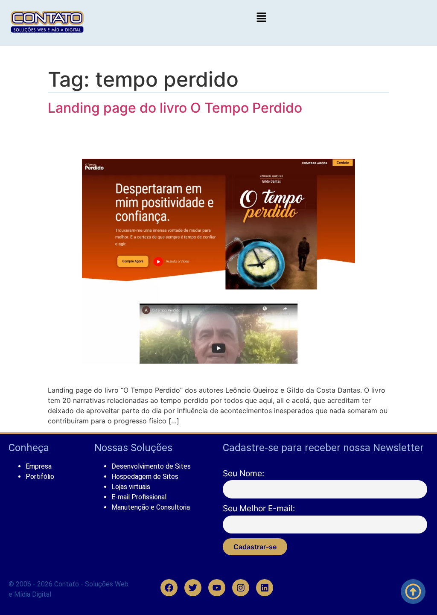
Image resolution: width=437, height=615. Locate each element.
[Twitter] (193, 587)
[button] (261, 18)
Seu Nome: (243, 473)
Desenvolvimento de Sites (151, 466)
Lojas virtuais (130, 487)
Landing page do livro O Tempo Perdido (175, 107)
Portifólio (40, 476)
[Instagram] (241, 587)
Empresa (39, 466)
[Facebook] (169, 587)
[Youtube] (217, 587)
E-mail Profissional (138, 497)
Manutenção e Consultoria (150, 507)
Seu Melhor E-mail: (259, 508)
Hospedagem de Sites (144, 476)
